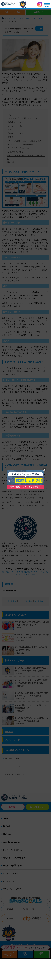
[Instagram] (39, 4)
